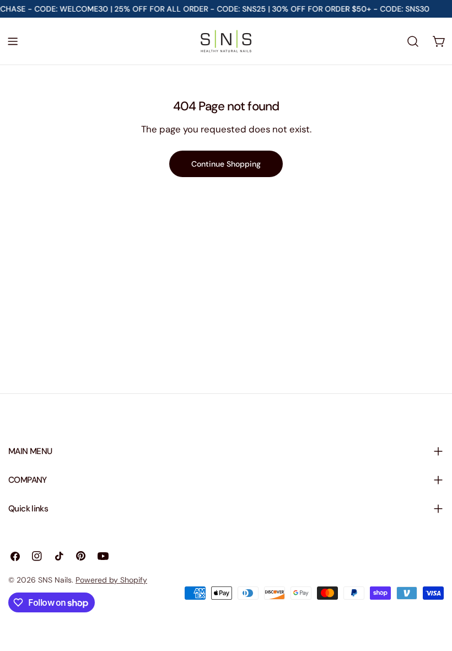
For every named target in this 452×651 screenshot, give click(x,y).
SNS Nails (55, 580)
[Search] (413, 41)
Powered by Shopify (111, 580)
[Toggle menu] (13, 41)
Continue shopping (226, 164)
